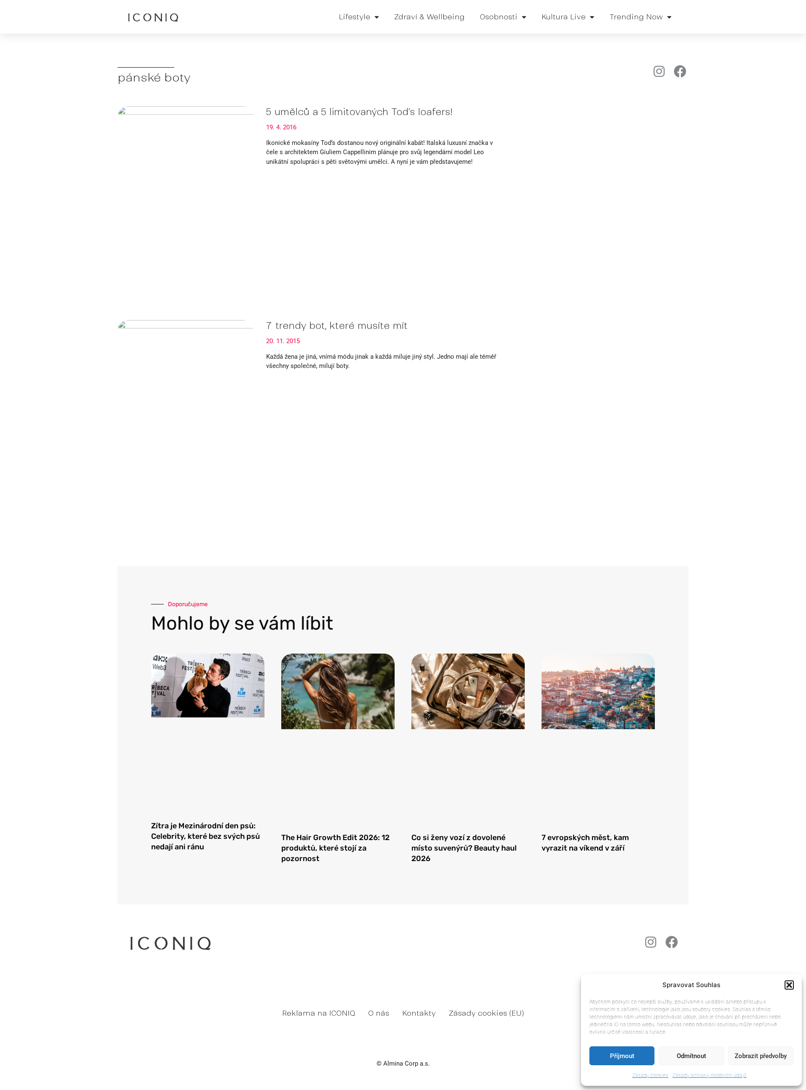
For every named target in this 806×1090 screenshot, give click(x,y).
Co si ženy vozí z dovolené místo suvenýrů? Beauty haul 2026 (464, 848)
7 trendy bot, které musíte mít (337, 325)
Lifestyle (354, 16)
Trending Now (636, 16)
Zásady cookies (650, 1075)
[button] (789, 985)
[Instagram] (659, 71)
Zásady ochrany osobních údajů (709, 1075)
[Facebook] (680, 71)
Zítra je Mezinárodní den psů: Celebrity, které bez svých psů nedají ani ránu (205, 836)
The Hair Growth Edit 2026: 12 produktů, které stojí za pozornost (335, 848)
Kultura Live (564, 16)
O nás (378, 1013)
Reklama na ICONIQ (318, 1013)
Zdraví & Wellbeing (429, 16)
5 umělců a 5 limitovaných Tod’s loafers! (359, 112)
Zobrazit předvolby (761, 1056)
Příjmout (622, 1056)
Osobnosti (499, 16)
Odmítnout (691, 1056)
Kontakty (419, 1013)
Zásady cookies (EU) (486, 1013)
